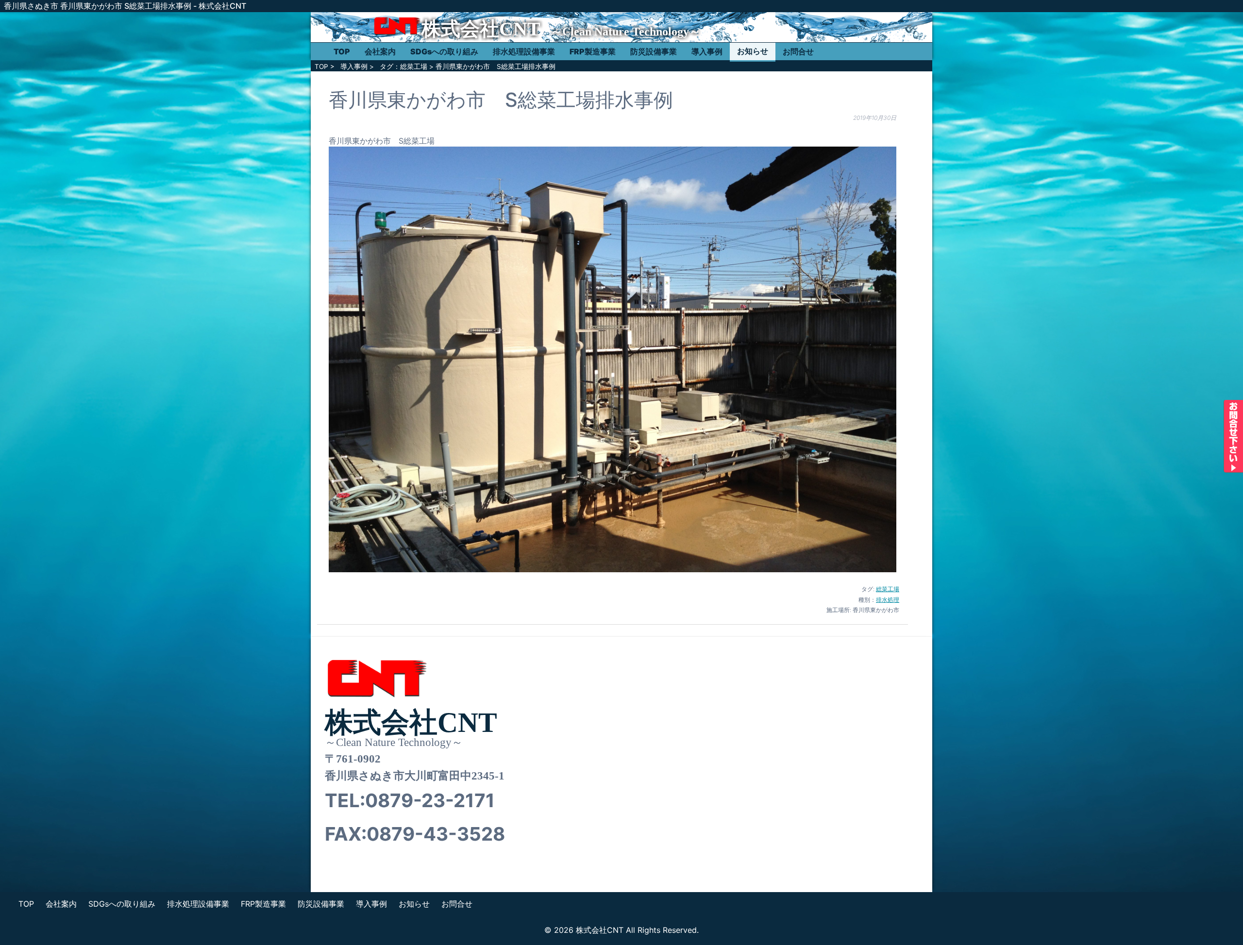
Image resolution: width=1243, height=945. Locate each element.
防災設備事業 (653, 51)
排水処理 (887, 599)
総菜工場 (887, 589)
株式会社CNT (480, 29)
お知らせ (752, 51)
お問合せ (798, 51)
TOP (342, 51)
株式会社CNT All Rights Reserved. (637, 930)
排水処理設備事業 (524, 51)
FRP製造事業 (593, 51)
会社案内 (380, 51)
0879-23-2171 (430, 800)
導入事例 (706, 51)
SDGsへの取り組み (444, 51)
